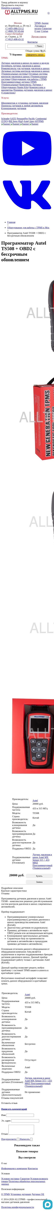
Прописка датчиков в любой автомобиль (22, 105)
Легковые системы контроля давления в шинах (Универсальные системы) (25, 72)
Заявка (39, 882)
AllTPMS (39, 121)
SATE (13, 118)
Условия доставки (10, 1178)
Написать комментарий (14, 1109)
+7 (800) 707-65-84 (14, 31)
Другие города (38, 36)
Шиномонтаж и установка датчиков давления (24, 103)
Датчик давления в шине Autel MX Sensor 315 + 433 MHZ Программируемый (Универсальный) (38, 1082)
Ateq (31, 121)
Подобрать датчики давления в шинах (20, 65)
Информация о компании (14, 1168)
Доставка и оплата (40, 27)
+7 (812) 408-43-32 (14, 39)
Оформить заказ (38, 54)
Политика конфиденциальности (17, 1207)
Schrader (5, 118)
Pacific (31, 118)
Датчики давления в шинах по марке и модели (25, 63)
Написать (25, 1139)
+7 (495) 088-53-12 (14, 28)
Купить (39, 876)
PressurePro (22, 118)
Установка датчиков (20, 1194)
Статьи (44, 31)
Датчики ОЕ (38, 1194)
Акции (44, 23)
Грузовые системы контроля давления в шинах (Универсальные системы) (24, 76)
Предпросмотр (9, 1139)
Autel (26, 121)
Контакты (32, 42)
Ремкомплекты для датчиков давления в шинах (25, 68)
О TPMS (5, 1194)
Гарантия (46, 28)
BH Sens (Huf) (16, 121)
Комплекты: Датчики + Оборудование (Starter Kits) (22, 86)
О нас (37, 31)
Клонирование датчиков (13, 108)
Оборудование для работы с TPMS (29, 79)
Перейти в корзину (11, 8)
